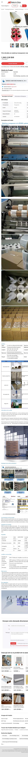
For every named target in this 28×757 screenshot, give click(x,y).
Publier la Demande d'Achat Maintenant (19, 645)
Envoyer (13, 643)
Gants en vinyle (4, 718)
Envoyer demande (13, 63)
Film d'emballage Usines (14, 735)
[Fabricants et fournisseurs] (14, 2)
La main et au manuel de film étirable (7, 723)
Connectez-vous (5, 90)
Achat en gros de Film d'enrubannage (9, 741)
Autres (26, 723)
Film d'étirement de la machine (19, 721)
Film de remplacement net (18, 718)
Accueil (2, 9)
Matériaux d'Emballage (19, 9)
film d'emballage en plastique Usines (9, 738)
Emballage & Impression (9, 9)
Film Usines (4, 735)
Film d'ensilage (16, 723)
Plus (2, 744)
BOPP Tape (3, 721)
